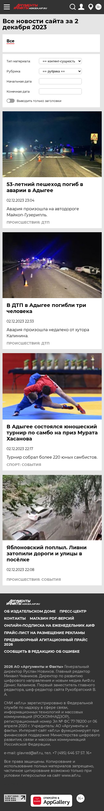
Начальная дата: (19, 81)
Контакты (15, 618)
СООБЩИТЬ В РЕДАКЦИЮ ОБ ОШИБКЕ (42, 651)
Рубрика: (14, 71)
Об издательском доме (30, 611)
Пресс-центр (73, 611)
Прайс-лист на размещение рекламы (44, 633)
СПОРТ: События (24, 464)
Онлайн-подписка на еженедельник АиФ (49, 625)
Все (10, 41)
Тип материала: (19, 61)
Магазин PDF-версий (52, 618)
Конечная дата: (18, 91)
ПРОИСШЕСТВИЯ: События (34, 579)
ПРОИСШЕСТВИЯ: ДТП (28, 222)
